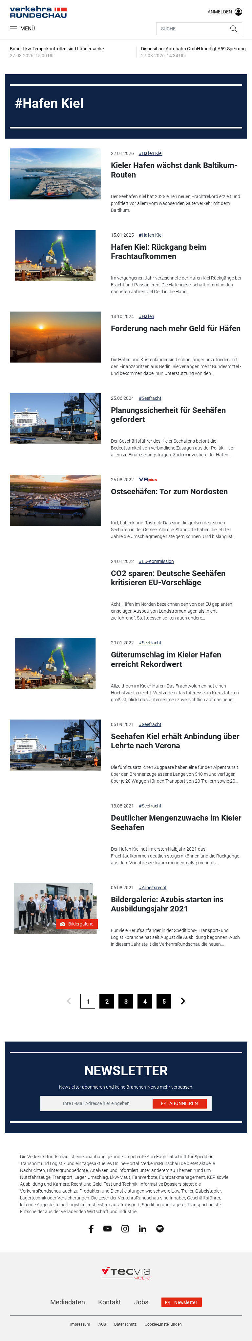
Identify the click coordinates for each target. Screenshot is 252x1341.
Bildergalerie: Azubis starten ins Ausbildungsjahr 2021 (167, 904)
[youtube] (107, 1228)
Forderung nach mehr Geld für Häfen (176, 328)
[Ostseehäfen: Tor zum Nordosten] (55, 500)
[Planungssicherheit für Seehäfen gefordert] (55, 418)
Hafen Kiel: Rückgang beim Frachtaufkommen (159, 252)
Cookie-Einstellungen (163, 1324)
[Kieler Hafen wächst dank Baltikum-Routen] (55, 173)
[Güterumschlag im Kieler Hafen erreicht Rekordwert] (55, 663)
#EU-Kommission (156, 561)
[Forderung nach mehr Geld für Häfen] (55, 337)
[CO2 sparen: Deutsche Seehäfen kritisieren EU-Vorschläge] (55, 581)
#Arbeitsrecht (153, 887)
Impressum (80, 1324)
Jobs (141, 1302)
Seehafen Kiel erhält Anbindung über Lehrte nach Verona (175, 741)
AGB (102, 1324)
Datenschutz (125, 1324)
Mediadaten (67, 1302)
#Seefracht (150, 398)
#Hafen (146, 316)
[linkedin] (142, 1228)
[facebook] (91, 1228)
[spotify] (160, 1228)
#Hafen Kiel (150, 153)
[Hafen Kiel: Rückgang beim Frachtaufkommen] (55, 255)
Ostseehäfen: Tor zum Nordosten (169, 491)
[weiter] (183, 1001)
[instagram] (125, 1228)
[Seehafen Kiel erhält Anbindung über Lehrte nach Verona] (55, 745)
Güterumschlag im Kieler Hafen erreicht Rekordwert (166, 659)
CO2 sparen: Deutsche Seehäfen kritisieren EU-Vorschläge (168, 578)
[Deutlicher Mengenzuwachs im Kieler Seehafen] (55, 826)
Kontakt (109, 1302)
